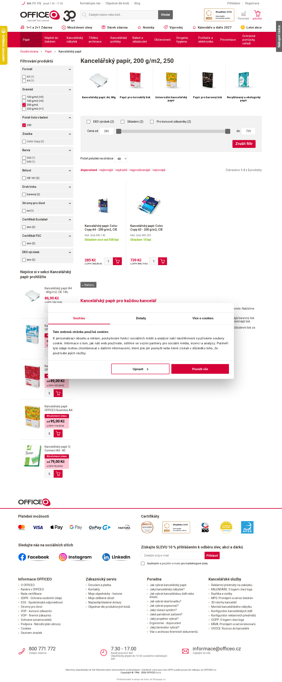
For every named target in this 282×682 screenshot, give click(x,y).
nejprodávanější (140, 170)
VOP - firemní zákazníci (36, 615)
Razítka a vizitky (221, 593)
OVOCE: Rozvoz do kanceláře (230, 628)
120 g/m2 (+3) (35, 96)
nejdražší (121, 170)
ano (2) (31, 227)
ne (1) (30, 210)
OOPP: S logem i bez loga (227, 619)
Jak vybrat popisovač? (164, 605)
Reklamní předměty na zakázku (231, 585)
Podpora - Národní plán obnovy (41, 624)
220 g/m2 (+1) (35, 108)
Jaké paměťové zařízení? (166, 614)
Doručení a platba (99, 585)
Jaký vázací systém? (163, 610)
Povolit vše (200, 369)
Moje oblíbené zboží (101, 598)
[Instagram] (80, 555)
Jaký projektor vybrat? (164, 618)
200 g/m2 (32, 104)
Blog (137, 3)
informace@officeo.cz (217, 649)
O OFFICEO (28, 585)
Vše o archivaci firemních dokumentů (174, 631)
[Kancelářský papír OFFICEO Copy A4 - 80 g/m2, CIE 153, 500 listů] (32, 376)
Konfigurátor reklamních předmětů (233, 615)
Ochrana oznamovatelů (36, 619)
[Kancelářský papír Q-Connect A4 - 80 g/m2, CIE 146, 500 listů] (32, 455)
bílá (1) (31, 157)
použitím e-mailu (171, 563)
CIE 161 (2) (33, 177)
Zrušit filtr (244, 143)
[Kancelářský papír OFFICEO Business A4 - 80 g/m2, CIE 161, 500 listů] (32, 416)
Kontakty (94, 589)
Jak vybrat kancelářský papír (168, 585)
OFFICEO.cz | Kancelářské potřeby (48, 16)
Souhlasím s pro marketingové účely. (177, 563)
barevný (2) (33, 194)
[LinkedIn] (121, 555)
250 (29, 125)
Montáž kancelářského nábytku (231, 606)
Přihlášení (233, 3)
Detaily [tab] (141, 318)
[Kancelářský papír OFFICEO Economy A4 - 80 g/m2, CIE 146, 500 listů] (32, 334)
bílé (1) (31, 161)
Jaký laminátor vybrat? (164, 627)
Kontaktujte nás (90, 3)
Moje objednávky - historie (105, 593)
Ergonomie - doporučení (165, 623)
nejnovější (159, 170)
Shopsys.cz (159, 679)
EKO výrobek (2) (103, 121)
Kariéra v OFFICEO (32, 589)
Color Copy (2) (35, 141)
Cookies (26, 628)
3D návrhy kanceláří (224, 602)
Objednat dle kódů (117, 3)
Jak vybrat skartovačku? (165, 601)
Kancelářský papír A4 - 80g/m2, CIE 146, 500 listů (58, 292)
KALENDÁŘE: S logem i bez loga (231, 589)
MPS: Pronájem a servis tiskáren (232, 598)
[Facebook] (38, 555)
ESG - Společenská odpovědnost (42, 602)
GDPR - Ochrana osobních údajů (41, 598)
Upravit (138, 369)
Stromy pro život (31, 606)
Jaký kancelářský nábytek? (167, 589)
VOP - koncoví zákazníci (36, 611)
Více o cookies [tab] (202, 318)
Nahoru (89, 285)
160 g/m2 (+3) (35, 100)
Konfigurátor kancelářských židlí (231, 611)
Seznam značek (31, 632)
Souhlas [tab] (79, 318)
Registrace (252, 3)
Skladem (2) (135, 121)
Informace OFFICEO (35, 579)
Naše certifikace (31, 593)
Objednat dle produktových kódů (109, 606)
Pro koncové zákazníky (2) (173, 121)
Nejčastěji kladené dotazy (104, 602)
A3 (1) (30, 76)
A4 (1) (30, 80)
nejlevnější (106, 170)
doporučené (89, 170)
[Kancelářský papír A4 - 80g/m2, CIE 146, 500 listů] (32, 295)
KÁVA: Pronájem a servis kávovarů (233, 624)
